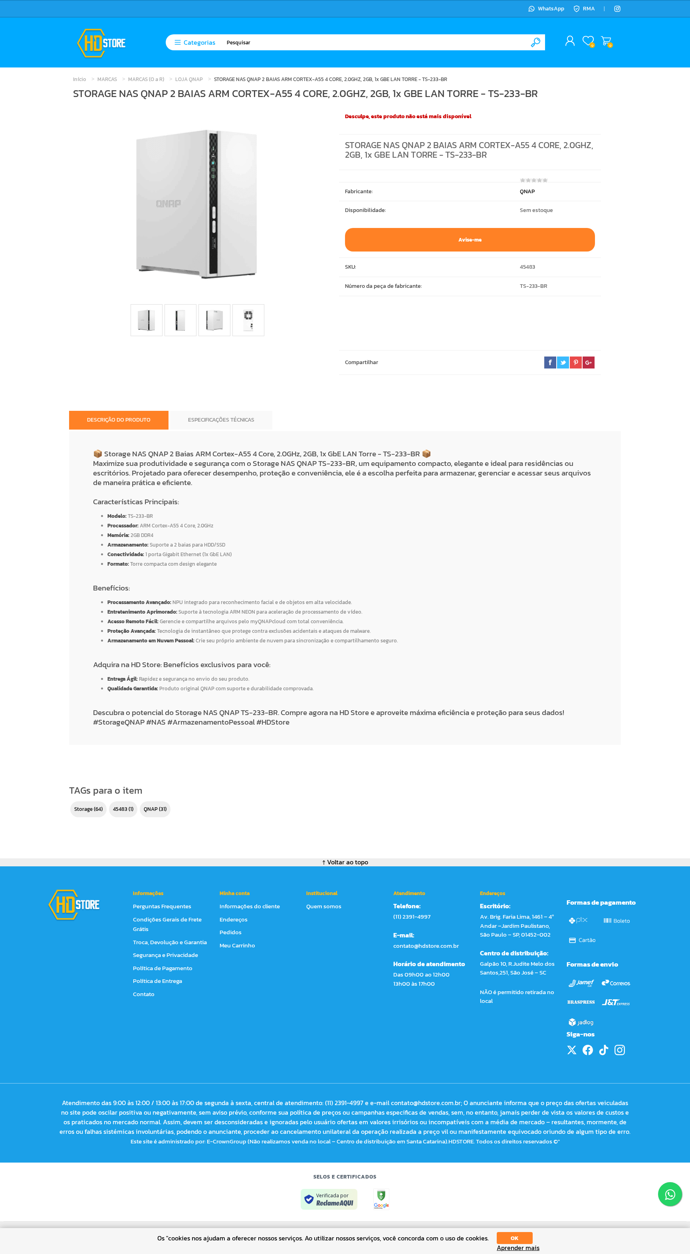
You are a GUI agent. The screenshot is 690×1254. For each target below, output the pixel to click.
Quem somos (323, 906)
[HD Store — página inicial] (81, 904)
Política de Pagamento (162, 968)
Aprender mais (518, 1248)
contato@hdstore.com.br (426, 945)
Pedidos (231, 932)
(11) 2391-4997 (411, 916)
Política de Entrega (157, 980)
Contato (144, 993)
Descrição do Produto (119, 420)
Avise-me (470, 240)
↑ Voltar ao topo (345, 862)
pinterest (576, 362)
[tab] (119, 420)
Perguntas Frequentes (162, 906)
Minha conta (235, 893)
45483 (120, 809)
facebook (550, 362)
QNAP (527, 191)
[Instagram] (617, 8)
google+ (589, 362)
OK (515, 1238)
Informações (148, 893)
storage (83, 809)
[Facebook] (588, 1050)
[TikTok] (604, 1050)
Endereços (234, 919)
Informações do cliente (250, 906)
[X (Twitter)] (572, 1050)
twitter (563, 362)
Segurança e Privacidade (165, 954)
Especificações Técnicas (221, 420)
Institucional (321, 893)
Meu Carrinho (606, 41)
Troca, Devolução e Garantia (170, 942)
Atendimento (409, 893)
